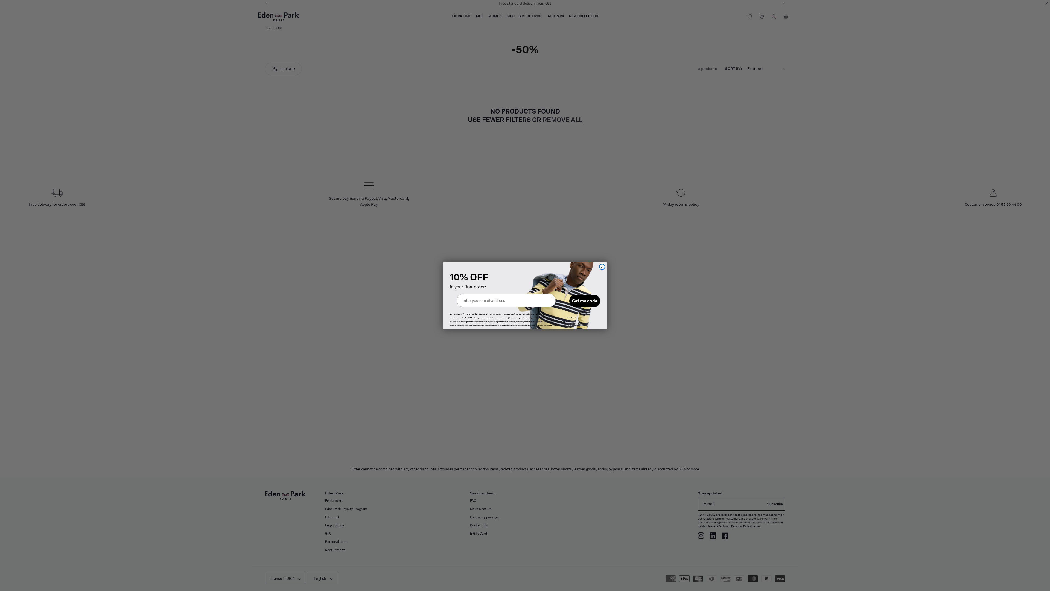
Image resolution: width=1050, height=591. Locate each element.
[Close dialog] (602, 267)
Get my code (584, 300)
